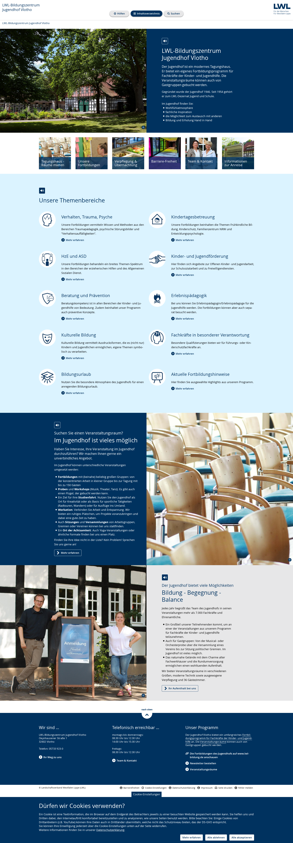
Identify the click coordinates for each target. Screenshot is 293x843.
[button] (73, 81)
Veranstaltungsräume (213, 741)
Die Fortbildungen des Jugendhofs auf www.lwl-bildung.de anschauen (219, 755)
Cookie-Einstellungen (146, 794)
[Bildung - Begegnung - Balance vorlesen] (165, 577)
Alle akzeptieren (242, 837)
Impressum (207, 787)
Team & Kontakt (127, 760)
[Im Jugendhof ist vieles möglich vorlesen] (57, 425)
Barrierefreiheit (131, 787)
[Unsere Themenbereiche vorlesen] (42, 191)
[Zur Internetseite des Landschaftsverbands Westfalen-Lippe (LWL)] (281, 8)
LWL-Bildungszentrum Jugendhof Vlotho (21, 7)
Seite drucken (225, 787)
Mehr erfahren (191, 837)
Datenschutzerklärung (110, 830)
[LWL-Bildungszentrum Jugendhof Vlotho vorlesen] (165, 41)
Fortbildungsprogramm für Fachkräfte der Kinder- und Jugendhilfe (218, 738)
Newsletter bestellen (203, 763)
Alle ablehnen (216, 837)
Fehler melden (245, 787)
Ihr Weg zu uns (52, 757)
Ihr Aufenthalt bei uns (182, 688)
